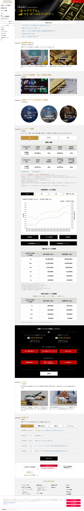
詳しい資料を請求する (29, 351)
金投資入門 (53, 487)
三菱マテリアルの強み (26, 493)
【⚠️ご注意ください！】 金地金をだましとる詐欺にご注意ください (36, 25)
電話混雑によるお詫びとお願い (28, 33)
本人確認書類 (3, 35)
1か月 (27, 193)
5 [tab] (81, 19)
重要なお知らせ (41, 426)
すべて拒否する (73, 502)
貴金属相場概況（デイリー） (34, 243)
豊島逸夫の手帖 (54, 485)
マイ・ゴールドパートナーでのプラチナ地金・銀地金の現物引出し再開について (51, 445)
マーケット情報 (4, 10)
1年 (41, 193)
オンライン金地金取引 (5, 16)
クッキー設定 (73, 500)
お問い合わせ (3, 33)
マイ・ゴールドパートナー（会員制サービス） (42, 487)
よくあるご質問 (4, 31)
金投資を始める (4, 7)
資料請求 (6, 21)
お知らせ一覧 (49, 458)
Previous (15, 10)
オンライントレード (5, 18)
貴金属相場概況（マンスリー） (63, 243)
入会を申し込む (68, 351)
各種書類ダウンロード (5, 37)
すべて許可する (73, 505)
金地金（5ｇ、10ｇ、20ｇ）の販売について (31, 28)
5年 (56, 193)
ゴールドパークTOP (25, 485)
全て (27, 426)
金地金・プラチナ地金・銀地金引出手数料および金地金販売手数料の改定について (39, 30)
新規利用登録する (29, 362)
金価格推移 (29, 237)
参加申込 (5, 25)
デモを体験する (68, 362)
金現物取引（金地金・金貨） (41, 490)
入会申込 (6, 23)
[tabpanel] (49, 10)
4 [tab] (80, 19)
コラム (2, 13)
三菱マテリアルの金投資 (5, 5)
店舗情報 (2, 29)
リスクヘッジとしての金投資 (27, 490)
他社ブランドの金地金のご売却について (30, 36)
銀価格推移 (68, 237)
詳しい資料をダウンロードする (48, 351)
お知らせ (2, 27)
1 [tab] (76, 19)
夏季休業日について (39, 435)
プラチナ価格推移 (49, 237)
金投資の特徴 (24, 492)
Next (82, 10)
